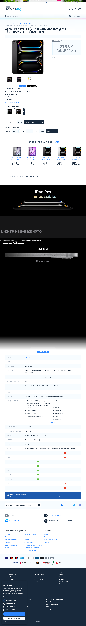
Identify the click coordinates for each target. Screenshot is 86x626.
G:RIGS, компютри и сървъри (17, 576)
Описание (20, 176)
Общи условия (29, 542)
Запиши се (39, 505)
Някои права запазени (48, 621)
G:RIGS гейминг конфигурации (54, 599)
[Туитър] (74, 505)
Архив (46, 534)
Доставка (60, 2)
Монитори (11, 579)
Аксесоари (37, 581)
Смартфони (62, 572)
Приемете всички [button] (14, 614)
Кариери (27, 537)
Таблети (36, 572)
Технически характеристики (33, 176)
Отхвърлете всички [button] (14, 618)
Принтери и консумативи (53, 609)
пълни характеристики (11, 102)
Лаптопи (11, 572)
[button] (14, 622)
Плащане (67, 2)
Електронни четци (39, 574)
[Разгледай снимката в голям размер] (28, 57)
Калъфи (61, 574)
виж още (52, 422)
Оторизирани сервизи (18, 494)
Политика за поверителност (33, 545)
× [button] (25, 582)
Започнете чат (14, 520)
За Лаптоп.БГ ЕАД (30, 534)
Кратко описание (10, 176)
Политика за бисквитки (31, 547)
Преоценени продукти (51, 2)
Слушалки (61, 579)
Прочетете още (20, 596)
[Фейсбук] (62, 505)
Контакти (73, 2)
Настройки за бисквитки (31, 550)
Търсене (6, 16)
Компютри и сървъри (52, 604)
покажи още (43, 352)
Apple (56, 142)
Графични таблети (39, 576)
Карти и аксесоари (64, 576)
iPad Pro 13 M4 (29, 357)
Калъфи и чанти (38, 579)
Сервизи (7, 542)
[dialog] (14, 602)
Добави (60, 57)
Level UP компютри (51, 602)
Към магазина (9, 2)
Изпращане (23, 86)
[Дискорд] (80, 505)
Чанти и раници (13, 574)
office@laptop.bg (55, 515)
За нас (78, 2)
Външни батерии (63, 581)
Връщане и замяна (11, 539)
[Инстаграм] (68, 505)
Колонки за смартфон (65, 583)
